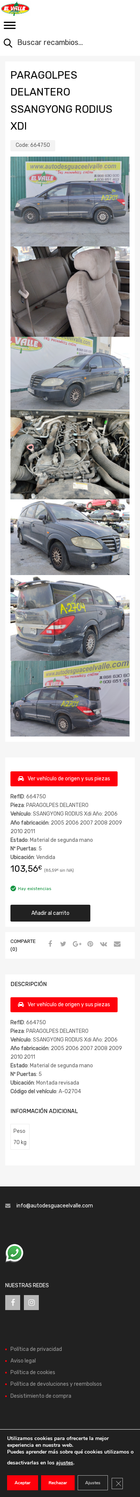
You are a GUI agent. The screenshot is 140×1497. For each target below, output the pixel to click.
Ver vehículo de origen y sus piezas (69, 778)
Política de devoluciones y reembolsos (56, 1384)
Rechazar (58, 1483)
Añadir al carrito (50, 913)
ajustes (64, 1462)
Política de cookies (32, 1372)
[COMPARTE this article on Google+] (76, 944)
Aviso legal (23, 1361)
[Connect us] (12, 1302)
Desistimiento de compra (40, 1396)
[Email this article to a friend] (116, 944)
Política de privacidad (36, 1349)
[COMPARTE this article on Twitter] (62, 944)
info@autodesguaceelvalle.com (54, 1206)
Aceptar (23, 1483)
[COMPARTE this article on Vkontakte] (103, 944)
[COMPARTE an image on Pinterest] (89, 944)
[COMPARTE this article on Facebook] (49, 944)
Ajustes (92, 1483)
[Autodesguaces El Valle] (37, 8)
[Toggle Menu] (10, 28)
